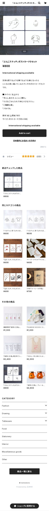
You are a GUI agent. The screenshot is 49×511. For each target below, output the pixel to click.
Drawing (6, 413)
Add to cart (24, 133)
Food (4, 429)
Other (4, 459)
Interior (5, 444)
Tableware (7, 421)
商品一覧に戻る (24, 471)
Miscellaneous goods (12, 452)
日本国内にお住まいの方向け (24, 141)
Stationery (6, 436)
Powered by (21, 487)
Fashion (5, 406)
